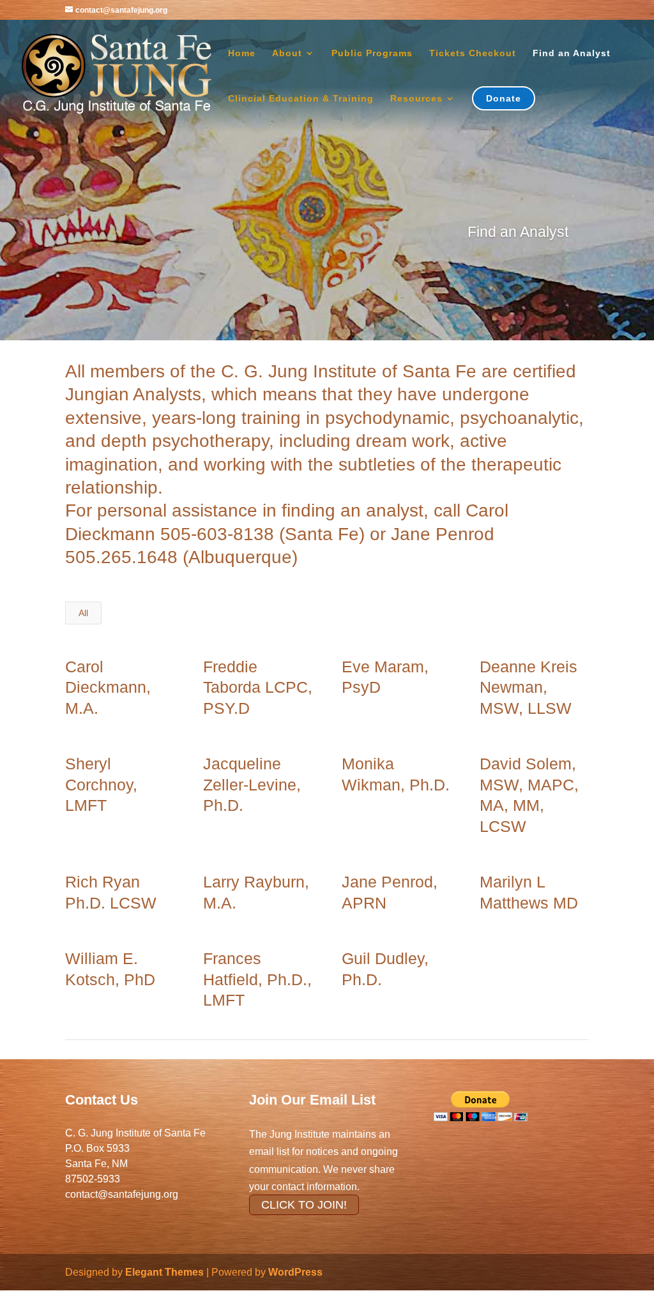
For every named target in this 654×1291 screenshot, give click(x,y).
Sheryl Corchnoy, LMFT (101, 784)
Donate (503, 98)
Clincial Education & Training (301, 98)
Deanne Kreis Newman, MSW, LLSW (528, 687)
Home (241, 53)
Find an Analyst (572, 53)
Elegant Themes (164, 1272)
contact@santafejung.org (121, 1194)
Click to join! (304, 1204)
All (83, 613)
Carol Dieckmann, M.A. (108, 687)
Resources (416, 98)
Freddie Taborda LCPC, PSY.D (257, 687)
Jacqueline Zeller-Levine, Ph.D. (252, 784)
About (287, 53)
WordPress (295, 1272)
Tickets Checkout (472, 53)
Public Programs (372, 53)
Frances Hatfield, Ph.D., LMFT (257, 979)
